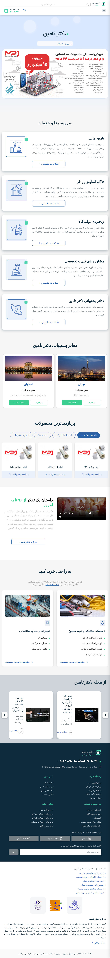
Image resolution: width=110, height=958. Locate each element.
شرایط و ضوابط (95, 790)
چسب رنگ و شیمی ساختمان (92, 885)
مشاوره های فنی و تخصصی (90, 822)
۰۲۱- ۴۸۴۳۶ (72, 402)
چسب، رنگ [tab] (42, 435)
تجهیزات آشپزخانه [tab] (21, 435)
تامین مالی (97, 818)
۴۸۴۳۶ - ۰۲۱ (52, 584)
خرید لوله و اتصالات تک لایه (42, 818)
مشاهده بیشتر (100, 942)
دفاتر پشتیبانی (48, 794)
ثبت (13, 852)
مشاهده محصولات (94, 474)
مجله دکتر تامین (47, 790)
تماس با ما (49, 782)
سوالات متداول (95, 798)
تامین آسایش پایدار (94, 810)
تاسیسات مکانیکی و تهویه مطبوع (91, 889)
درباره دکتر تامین (28, 541)
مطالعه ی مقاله (61, 732)
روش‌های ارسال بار (93, 786)
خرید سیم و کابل (46, 826)
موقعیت (92, 402)
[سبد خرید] (24, 10)
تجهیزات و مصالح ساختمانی (93, 881)
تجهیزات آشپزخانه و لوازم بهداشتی (90, 893)
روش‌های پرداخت (94, 782)
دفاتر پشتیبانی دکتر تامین (55, 345)
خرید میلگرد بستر (46, 810)
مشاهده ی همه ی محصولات (72, 662)
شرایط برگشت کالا (93, 794)
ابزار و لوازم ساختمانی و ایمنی (91, 873)
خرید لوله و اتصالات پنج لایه (42, 814)
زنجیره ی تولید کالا (94, 814)
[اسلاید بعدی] (103, 73)
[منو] (104, 10)
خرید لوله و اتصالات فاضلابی (42, 822)
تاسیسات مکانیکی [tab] (89, 435)
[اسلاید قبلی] (6, 73)
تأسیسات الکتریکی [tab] (64, 435)
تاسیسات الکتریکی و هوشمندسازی (90, 877)
